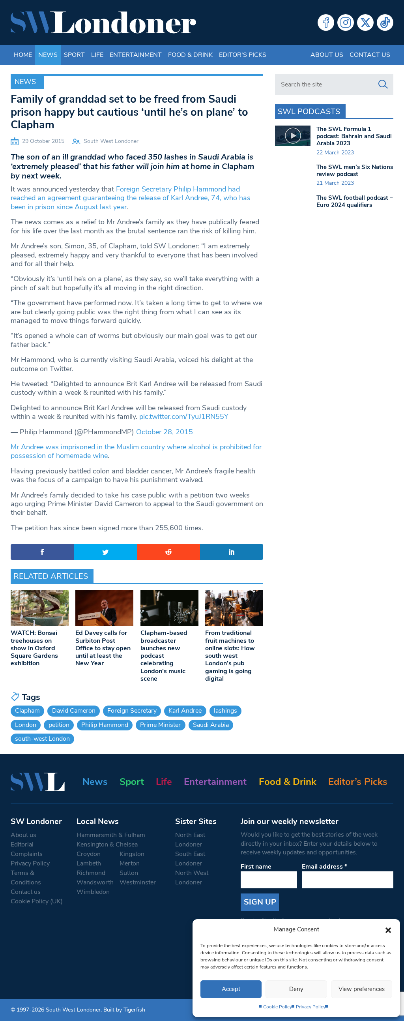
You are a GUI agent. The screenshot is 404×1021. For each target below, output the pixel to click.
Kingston (132, 854)
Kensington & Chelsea (107, 844)
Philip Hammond (104, 725)
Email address (324, 866)
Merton (130, 863)
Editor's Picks (242, 55)
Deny (296, 989)
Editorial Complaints (27, 849)
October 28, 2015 (164, 432)
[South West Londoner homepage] (103, 22)
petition (59, 725)
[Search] (383, 84)
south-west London (42, 738)
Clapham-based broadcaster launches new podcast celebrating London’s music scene (163, 656)
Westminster (138, 882)
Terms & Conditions (26, 878)
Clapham (27, 710)
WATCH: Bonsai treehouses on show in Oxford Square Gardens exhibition (34, 648)
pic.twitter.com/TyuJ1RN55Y (183, 416)
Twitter (365, 22)
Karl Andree (185, 710)
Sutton (129, 873)
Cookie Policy (277, 1007)
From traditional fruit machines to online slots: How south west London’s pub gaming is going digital (230, 656)
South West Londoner (111, 141)
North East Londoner (190, 840)
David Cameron (73, 710)
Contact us (370, 55)
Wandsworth (95, 882)
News (48, 55)
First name (256, 866)
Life (97, 55)
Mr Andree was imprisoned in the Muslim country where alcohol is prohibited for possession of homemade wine (136, 451)
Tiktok (385, 22)
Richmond (91, 873)
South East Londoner (190, 859)
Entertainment (136, 55)
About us (326, 55)
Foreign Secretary (132, 710)
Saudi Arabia (211, 725)
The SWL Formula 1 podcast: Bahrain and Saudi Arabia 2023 (354, 136)
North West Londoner (191, 878)
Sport (74, 55)
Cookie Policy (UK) (37, 901)
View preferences (362, 989)
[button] (388, 929)
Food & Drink (190, 55)
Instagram (345, 22)
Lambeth (89, 863)
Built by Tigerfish (124, 1009)
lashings (225, 710)
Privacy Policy (310, 1007)
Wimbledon (93, 892)
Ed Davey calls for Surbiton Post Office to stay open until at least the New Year (103, 648)
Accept (231, 989)
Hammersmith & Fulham (111, 835)
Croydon (89, 854)
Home (23, 55)
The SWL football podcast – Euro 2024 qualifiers (354, 201)
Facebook (326, 22)
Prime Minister (160, 725)
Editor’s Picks (357, 781)
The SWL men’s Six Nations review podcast (354, 170)
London (25, 725)
